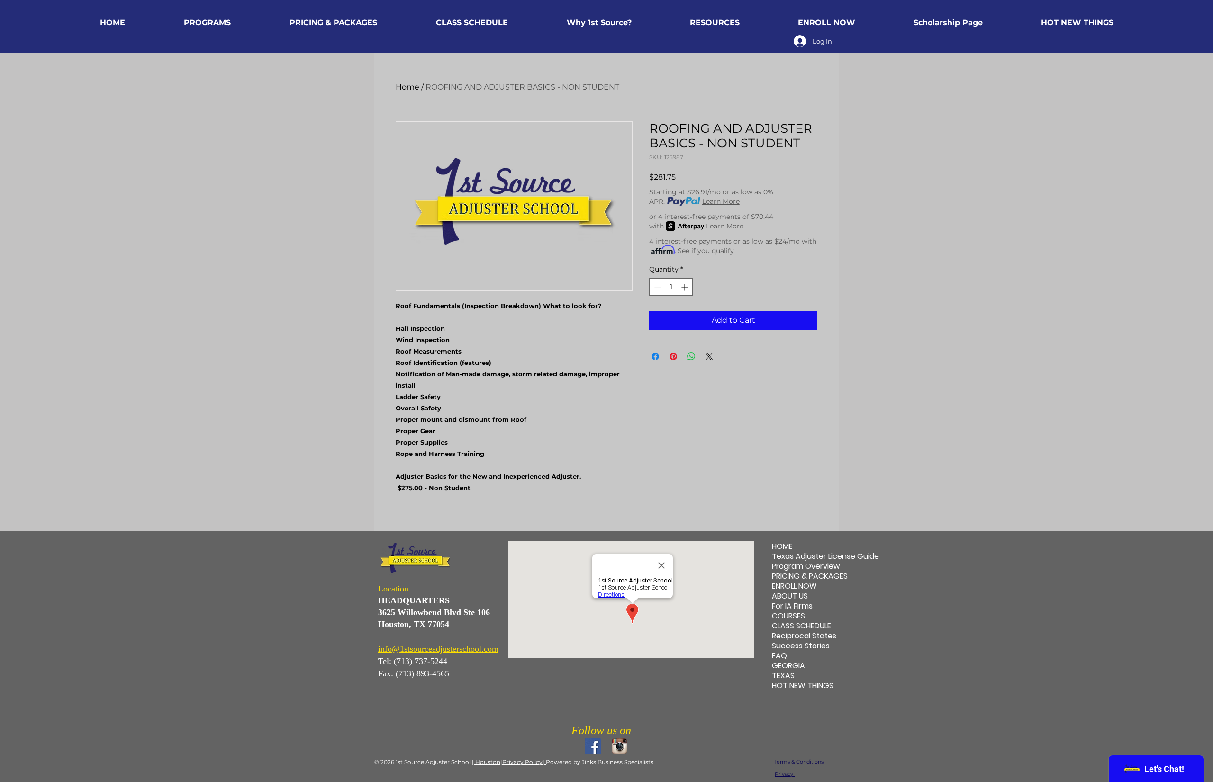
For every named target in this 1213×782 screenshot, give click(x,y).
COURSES (788, 616)
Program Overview (803, 566)
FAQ (779, 656)
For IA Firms (792, 606)
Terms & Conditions (799, 761)
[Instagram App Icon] (619, 746)
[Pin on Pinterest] (673, 356)
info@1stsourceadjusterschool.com (438, 649)
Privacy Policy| (524, 761)
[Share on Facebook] (655, 356)
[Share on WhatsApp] (691, 356)
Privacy (785, 774)
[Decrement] (656, 287)
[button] (207, 22)
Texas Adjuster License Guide (803, 556)
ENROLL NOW (794, 586)
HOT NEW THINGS (802, 686)
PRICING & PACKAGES (803, 576)
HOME (782, 546)
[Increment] (685, 287)
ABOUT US (790, 596)
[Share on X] (709, 356)
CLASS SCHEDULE (801, 626)
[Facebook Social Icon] (593, 746)
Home (407, 86)
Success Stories (801, 646)
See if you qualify (706, 250)
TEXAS (783, 676)
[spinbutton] (670, 287)
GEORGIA (788, 666)
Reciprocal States (803, 636)
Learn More (721, 201)
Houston (487, 761)
